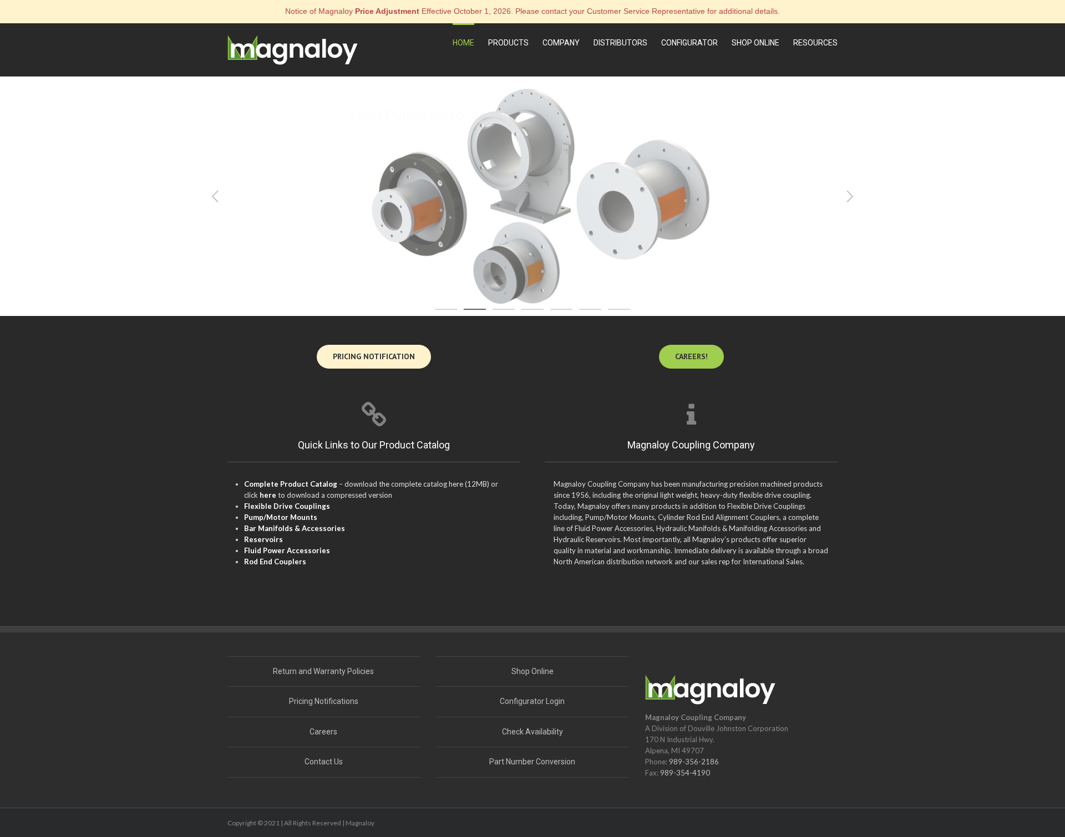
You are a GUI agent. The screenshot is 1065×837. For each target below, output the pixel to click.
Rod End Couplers (275, 561)
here (268, 495)
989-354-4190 (685, 772)
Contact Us (324, 761)
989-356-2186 (694, 761)
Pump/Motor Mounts (280, 517)
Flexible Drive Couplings (287, 506)
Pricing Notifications (323, 701)
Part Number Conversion (532, 761)
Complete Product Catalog (290, 483)
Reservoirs (263, 539)
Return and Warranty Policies (323, 671)
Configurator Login (532, 701)
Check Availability (532, 731)
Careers (323, 731)
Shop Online (532, 671)
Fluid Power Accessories (287, 550)
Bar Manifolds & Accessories (294, 528)
